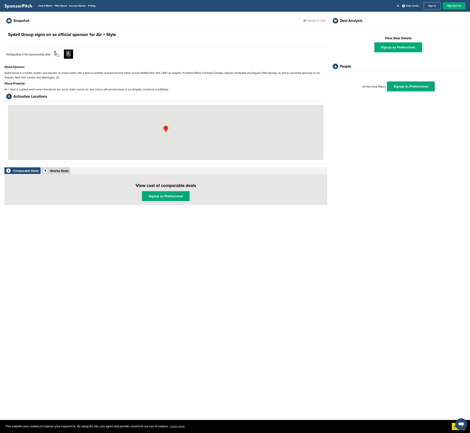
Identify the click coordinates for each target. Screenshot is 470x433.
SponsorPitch (18, 5)
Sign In (432, 5)
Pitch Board (61, 5)
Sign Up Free (454, 5)
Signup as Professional (166, 196)
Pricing (91, 5)
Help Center (412, 5)
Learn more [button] (177, 426)
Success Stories (77, 5)
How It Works (45, 5)
